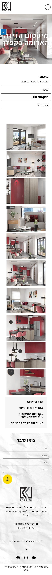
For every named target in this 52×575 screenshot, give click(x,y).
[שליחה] (7, 479)
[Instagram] (26, 557)
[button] (47, 7)
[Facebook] (34, 557)
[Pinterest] (18, 557)
